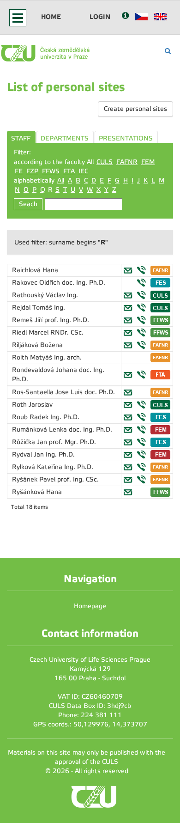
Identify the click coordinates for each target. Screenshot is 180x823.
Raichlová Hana (35, 270)
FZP (32, 171)
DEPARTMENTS (65, 138)
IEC (83, 171)
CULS (104, 162)
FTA (69, 171)
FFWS (51, 171)
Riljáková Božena (37, 344)
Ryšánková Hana (37, 491)
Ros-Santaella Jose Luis (48, 392)
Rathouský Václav (39, 295)
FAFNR (127, 162)
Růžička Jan (30, 442)
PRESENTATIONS (126, 138)
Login (100, 16)
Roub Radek (31, 417)
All (60, 180)
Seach (28, 204)
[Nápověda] (125, 16)
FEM (148, 162)
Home (51, 16)
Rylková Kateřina (38, 466)
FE (19, 171)
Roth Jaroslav (32, 404)
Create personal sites (135, 108)
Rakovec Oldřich (37, 282)
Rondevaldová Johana (45, 369)
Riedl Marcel (31, 332)
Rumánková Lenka (40, 429)
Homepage (90, 606)
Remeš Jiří (28, 320)
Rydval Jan (29, 454)
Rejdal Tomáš (33, 307)
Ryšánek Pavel (34, 479)
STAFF (20, 138)
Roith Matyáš (33, 357)
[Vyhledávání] (168, 51)
